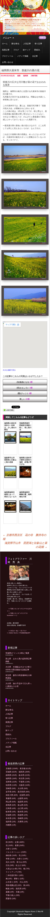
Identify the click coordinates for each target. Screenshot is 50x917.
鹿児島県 (24, 792)
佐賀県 (24, 795)
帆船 (10, 889)
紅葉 (19, 842)
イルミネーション (16, 852)
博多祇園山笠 (14, 885)
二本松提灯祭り (14, 875)
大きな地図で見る (9, 370)
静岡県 (11, 775)
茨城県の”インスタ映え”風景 (17, 653)
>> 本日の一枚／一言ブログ (17, 631)
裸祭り (19, 879)
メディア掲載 (22, 56)
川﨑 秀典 (34, 76)
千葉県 (24, 782)
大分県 (23, 788)
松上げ (21, 865)
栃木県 (24, 775)
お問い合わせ (7, 62)
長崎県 (23, 818)
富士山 (22, 862)
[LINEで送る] (9, 410)
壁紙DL (37, 50)
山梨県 (23, 798)
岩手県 (11, 792)
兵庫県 (23, 822)
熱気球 (21, 889)
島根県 (23, 815)
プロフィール (7, 56)
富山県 (23, 805)
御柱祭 (11, 855)
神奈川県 (12, 795)
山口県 (23, 808)
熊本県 (23, 812)
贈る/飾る (15, 44)
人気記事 (27, 44)
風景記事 (5, 50)
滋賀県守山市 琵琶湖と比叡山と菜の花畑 (26, 544)
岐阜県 (11, 812)
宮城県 (11, 815)
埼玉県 (24, 778)
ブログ (16, 50)
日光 (10, 865)
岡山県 (11, 802)
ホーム (5, 44)
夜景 (19, 845)
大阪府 (24, 785)
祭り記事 (38, 44)
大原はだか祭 (14, 869)
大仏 (23, 882)
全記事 (35, 56)
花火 (10, 862)
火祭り (11, 849)
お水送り (12, 882)
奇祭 (10, 859)
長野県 (11, 782)
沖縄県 (11, 825)
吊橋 (20, 892)
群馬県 (11, 805)
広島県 (11, 808)
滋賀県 (23, 802)
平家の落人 (13, 895)
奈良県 (11, 818)
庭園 (10, 892)
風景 (19, 76)
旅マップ (26, 50)
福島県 (24, 772)
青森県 (11, 798)
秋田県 (11, 785)
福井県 (11, 822)
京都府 (12, 768)
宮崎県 (11, 788)
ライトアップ (14, 872)
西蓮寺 (11, 898)
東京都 (25, 768)
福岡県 (25, 76)
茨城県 (11, 772)
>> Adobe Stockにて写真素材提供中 (18, 633)
